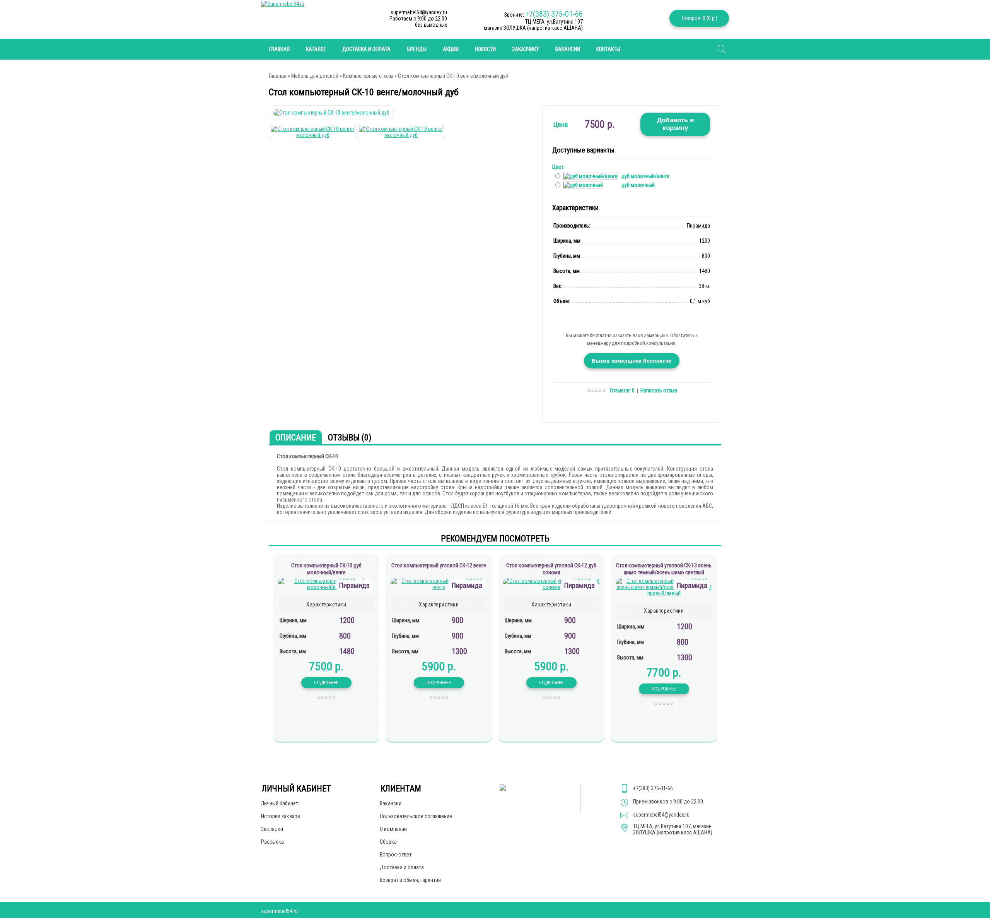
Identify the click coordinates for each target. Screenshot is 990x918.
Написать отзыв (658, 390)
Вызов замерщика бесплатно (632, 361)
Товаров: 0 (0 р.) (699, 18)
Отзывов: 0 (622, 390)
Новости (485, 49)
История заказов (280, 816)
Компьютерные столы (368, 76)
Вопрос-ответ (395, 854)
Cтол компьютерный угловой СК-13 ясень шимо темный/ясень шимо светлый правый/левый (664, 572)
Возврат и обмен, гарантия (410, 880)
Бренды (417, 49)
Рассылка (272, 842)
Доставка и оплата (366, 49)
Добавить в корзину (675, 124)
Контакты (608, 49)
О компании (393, 829)
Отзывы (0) (349, 437)
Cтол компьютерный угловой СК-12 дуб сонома (551, 568)
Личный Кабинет (279, 803)
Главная (278, 76)
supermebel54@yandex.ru (661, 815)
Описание (295, 437)
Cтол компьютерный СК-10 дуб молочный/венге (326, 568)
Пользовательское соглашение (416, 816)
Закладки (272, 829)
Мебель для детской (314, 76)
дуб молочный (638, 185)
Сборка (388, 842)
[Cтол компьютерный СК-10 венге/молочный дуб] (331, 113)
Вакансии (567, 49)
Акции (451, 49)
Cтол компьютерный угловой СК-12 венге (438, 565)
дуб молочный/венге (645, 176)
